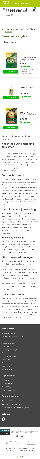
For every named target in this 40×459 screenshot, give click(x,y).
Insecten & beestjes (30, 29)
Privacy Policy (6, 359)
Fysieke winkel (6, 366)
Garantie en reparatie (9, 353)
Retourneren (6, 346)
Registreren (5, 380)
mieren (6, 289)
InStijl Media (31, 444)
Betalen (4, 340)
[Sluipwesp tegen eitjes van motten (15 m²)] (11, 116)
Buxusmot (8, 32)
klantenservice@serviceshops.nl (15, 404)
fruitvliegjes (32, 286)
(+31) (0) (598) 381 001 (12, 401)
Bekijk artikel (10, 71)
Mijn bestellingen (7, 383)
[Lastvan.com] (6, 3)
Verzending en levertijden (10, 350)
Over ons (4, 363)
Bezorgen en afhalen (8, 343)
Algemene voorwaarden (9, 356)
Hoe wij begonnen (7, 369)
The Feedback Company (23, 448)
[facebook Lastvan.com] (3, 419)
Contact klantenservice (9, 333)
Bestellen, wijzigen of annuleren (12, 336)
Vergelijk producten (8, 390)
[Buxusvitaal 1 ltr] (11, 90)
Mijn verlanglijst (7, 387)
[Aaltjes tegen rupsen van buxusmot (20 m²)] (11, 60)
